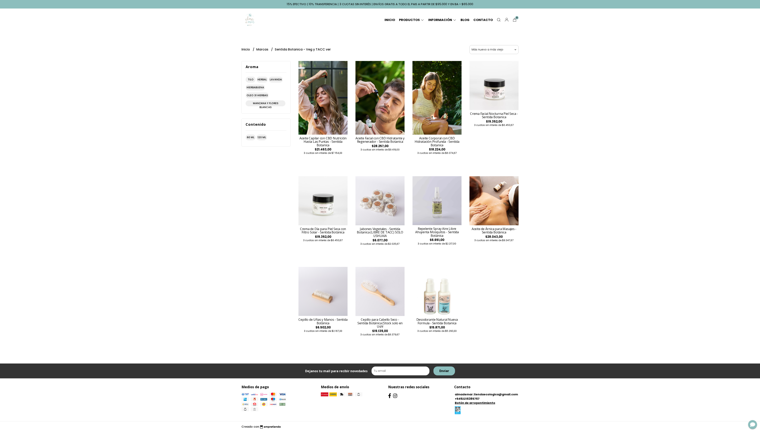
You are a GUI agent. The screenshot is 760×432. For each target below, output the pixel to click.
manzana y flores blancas (265, 103)
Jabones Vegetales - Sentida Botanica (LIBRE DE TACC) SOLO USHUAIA (380, 232)
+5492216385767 (467, 399)
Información (440, 20)
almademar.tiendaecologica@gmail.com (486, 394)
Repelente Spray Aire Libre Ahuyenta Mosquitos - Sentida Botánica (437, 232)
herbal (262, 79)
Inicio (390, 20)
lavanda (276, 79)
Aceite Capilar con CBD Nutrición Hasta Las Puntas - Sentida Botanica (323, 141)
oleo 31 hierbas (257, 95)
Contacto (483, 20)
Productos (409, 20)
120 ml (261, 137)
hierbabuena (255, 87)
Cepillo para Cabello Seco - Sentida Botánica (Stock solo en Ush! (380, 323)
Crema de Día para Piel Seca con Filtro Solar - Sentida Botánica (323, 231)
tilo (251, 79)
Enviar (444, 371)
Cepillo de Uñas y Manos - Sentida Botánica (322, 321)
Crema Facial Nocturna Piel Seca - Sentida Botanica (494, 115)
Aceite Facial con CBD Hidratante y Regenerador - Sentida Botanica (380, 140)
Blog (465, 20)
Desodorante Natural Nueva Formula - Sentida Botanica (437, 321)
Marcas (262, 49)
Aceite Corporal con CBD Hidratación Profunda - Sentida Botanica (437, 141)
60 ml (250, 137)
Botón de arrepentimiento (475, 403)
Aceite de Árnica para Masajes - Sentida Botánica (494, 231)
